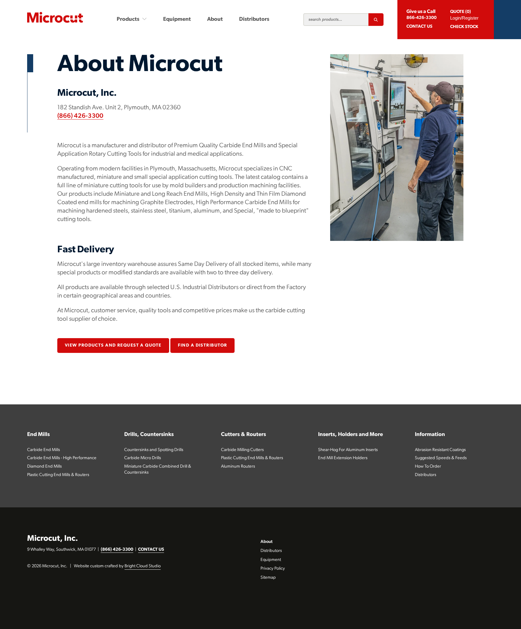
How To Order (428, 466)
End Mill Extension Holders (343, 458)
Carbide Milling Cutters (242, 450)
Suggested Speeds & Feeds (441, 458)
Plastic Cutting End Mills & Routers (58, 475)
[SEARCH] (376, 19)
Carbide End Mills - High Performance (61, 458)
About (215, 19)
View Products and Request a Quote (113, 345)
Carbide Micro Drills (142, 458)
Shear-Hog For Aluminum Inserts (348, 450)
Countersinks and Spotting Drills (153, 450)
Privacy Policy (272, 568)
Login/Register (464, 17)
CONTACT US (151, 549)
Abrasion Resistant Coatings (440, 450)
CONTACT (419, 26)
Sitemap (268, 577)
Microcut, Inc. (52, 539)
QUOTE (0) (460, 12)
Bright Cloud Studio (143, 566)
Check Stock (464, 27)
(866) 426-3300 (80, 116)
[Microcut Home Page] (55, 17)
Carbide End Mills (43, 450)
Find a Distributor (202, 345)
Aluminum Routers (238, 466)
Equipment (177, 19)
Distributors (254, 19)
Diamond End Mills (44, 466)
